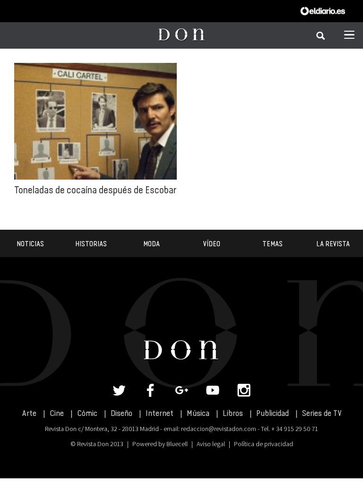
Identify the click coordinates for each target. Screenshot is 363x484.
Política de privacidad (263, 444)
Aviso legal (211, 444)
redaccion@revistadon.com (218, 428)
